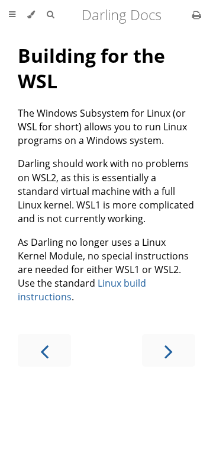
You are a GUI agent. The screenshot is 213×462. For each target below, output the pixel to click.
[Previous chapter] (44, 350)
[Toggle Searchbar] (50, 15)
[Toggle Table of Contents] (12, 15)
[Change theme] (31, 15)
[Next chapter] (168, 350)
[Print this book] (196, 14)
